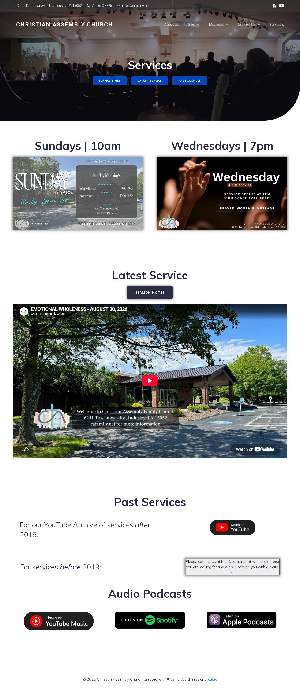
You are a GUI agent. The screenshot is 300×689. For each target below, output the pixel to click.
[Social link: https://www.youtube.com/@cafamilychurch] (280, 5)
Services (276, 24)
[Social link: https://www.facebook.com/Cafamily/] (273, 5)
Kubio (212, 679)
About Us (171, 24)
